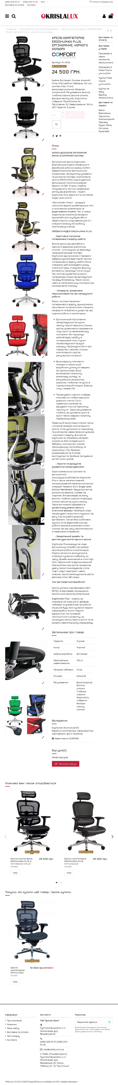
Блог (43, 2)
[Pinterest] (60, 136)
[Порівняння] (86, 853)
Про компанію (14, 1020)
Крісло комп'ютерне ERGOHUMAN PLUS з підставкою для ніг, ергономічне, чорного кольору (23, 863)
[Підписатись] (109, 1022)
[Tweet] (57, 136)
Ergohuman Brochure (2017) (65, 727)
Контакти (31, 5)
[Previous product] (108, 30)
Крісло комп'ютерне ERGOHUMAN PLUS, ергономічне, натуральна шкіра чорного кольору (75, 863)
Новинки (12, 1024)
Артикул (56, 62)
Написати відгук (67, 764)
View (15, 872)
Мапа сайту (13, 1028)
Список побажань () (102, 2)
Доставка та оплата (14, 5)
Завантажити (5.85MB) (66, 738)
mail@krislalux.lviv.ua (53, 1049)
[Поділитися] (53, 136)
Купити (77, 115)
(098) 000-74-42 (30, 2)
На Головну (13, 1036)
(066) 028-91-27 (12, 2)
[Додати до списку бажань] (56, 124)
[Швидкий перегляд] (34, 853)
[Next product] (111, 30)
